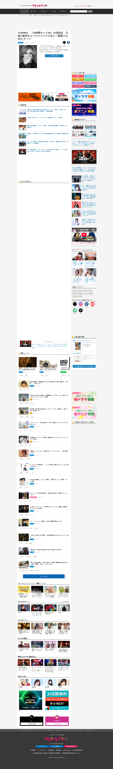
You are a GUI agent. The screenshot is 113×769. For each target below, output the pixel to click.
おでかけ (50, 730)
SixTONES (37, 570)
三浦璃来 (26, 472)
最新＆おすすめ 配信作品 (27, 657)
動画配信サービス (90, 86)
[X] (75, 304)
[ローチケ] (90, 6)
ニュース (24, 15)
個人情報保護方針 (78, 750)
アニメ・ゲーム (90, 79)
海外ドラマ (78, 82)
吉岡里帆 (91, 293)
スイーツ (57, 730)
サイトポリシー (42, 750)
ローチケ (41, 746)
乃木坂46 (90, 290)
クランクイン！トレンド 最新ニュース (32, 583)
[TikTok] (81, 310)
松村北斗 (31, 570)
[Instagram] (81, 304)
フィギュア (32, 472)
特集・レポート (90, 730)
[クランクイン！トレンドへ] (80, 6)
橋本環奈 (80, 293)
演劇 (78, 79)
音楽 (29, 445)
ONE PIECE (64, 375)
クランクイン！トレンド (25, 730)
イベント (35, 730)
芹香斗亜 (21, 445)
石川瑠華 (21, 403)
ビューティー (66, 730)
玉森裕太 (30, 528)
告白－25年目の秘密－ (24, 570)
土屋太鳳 (75, 296)
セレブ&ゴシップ (90, 82)
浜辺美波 (80, 290)
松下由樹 (26, 416)
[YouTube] (92, 304)
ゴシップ (30, 430)
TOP (20, 15)
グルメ (42, 730)
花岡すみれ (27, 514)
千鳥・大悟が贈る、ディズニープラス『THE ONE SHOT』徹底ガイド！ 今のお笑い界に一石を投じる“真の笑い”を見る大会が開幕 (49, 346)
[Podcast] (75, 310)
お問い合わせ (67, 750)
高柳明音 (26, 403)
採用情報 (58, 750)
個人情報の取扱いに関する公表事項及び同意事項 (46, 753)
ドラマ (32, 514)
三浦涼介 (32, 416)
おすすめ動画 (23, 638)
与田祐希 (80, 296)
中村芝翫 (21, 416)
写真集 (85, 290)
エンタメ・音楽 (90, 76)
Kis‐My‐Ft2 (36, 528)
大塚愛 (26, 375)
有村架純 (75, 293)
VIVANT (21, 375)
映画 (69, 375)
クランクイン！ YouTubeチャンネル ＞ (88, 242)
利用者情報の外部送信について (71, 753)
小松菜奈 (85, 293)
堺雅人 (47, 375)
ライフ (74, 730)
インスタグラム (27, 389)
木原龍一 (21, 472)
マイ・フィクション (23, 528)
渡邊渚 (21, 487)
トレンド (77, 86)
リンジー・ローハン (23, 430)
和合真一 (32, 403)
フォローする (31, 723)
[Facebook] (87, 304)
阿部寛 (30, 543)
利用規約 (51, 750)
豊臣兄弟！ (22, 556)
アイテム (81, 730)
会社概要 (32, 750)
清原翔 (21, 389)
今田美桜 (75, 290)
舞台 (26, 445)
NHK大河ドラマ (28, 556)
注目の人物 (22, 676)
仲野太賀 (35, 556)
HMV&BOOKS (69, 746)
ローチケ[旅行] (55, 746)
